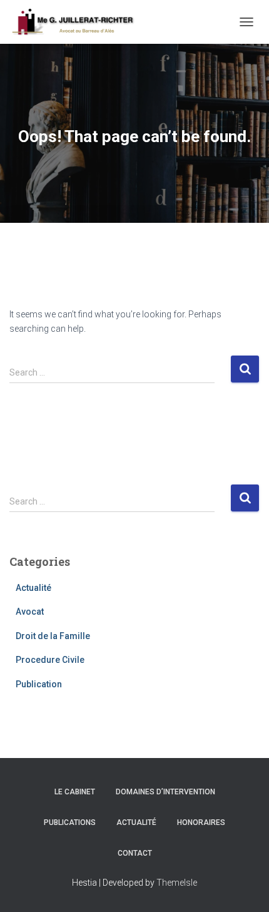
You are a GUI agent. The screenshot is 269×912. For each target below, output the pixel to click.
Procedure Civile (50, 660)
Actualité (33, 588)
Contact (135, 853)
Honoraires (201, 822)
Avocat (30, 612)
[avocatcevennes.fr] (77, 22)
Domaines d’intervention (165, 791)
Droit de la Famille (53, 636)
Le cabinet (74, 791)
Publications (70, 822)
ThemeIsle (176, 883)
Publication (39, 684)
